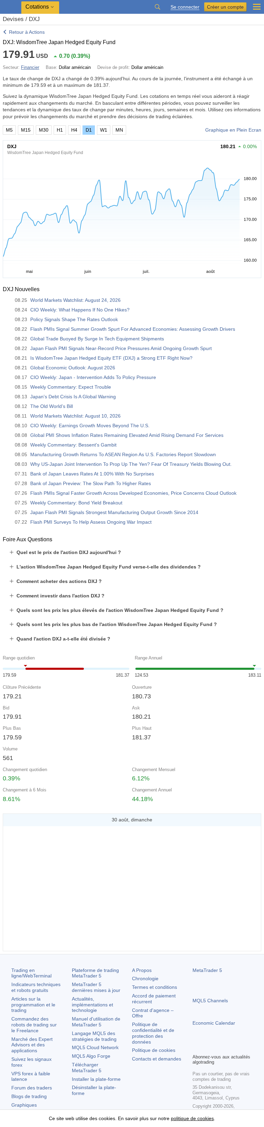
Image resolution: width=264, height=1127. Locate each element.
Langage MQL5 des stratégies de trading (94, 1036)
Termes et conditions (154, 987)
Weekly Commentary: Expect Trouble (70, 387)
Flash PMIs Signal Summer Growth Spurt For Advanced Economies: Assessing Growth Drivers (132, 329)
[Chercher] (157, 7)
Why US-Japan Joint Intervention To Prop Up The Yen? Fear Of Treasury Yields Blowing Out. (131, 464)
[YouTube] (230, 1047)
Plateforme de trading (95, 973)
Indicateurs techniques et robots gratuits (35, 987)
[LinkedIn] (240, 1047)
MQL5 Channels (210, 1000)
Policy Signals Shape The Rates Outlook (74, 319)
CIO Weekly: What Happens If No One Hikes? (80, 310)
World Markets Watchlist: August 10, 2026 (75, 416)
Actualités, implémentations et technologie (92, 1004)
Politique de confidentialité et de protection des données (153, 1033)
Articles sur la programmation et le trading (33, 1004)
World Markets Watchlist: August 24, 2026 (75, 300)
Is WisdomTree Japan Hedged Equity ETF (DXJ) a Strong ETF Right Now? (111, 358)
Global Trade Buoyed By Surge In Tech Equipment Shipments (97, 338)
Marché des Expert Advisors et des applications (32, 1045)
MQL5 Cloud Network (95, 1047)
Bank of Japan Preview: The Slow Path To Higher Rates (90, 483)
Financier (30, 67)
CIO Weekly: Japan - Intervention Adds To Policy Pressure (93, 377)
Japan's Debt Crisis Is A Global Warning (73, 396)
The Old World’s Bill (51, 406)
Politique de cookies (153, 1050)
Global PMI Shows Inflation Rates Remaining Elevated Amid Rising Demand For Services (126, 435)
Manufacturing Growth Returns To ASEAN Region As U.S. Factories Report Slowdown (123, 454)
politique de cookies (192, 1118)
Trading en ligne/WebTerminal (31, 973)
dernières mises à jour (96, 987)
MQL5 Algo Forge (91, 1056)
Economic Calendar (213, 1023)
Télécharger (86, 1067)
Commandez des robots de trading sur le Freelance (34, 1024)
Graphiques (24, 1105)
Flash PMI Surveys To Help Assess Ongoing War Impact (91, 522)
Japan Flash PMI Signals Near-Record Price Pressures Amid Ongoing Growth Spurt (121, 348)
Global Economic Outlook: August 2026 (72, 367)
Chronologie (145, 978)
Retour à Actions (27, 32)
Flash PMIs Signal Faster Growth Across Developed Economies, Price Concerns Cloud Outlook (133, 493)
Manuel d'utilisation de (96, 1021)
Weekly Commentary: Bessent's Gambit (73, 445)
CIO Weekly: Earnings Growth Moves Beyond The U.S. (90, 425)
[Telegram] (208, 1047)
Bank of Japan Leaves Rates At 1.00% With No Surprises (92, 474)
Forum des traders (31, 1087)
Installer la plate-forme (96, 1079)
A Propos (142, 970)
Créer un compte (225, 7)
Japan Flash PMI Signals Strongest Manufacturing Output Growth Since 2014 (114, 512)
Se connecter (184, 7)
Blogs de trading (29, 1096)
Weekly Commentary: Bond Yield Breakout (76, 502)
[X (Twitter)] (218, 1047)
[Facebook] (196, 1047)
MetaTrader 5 (207, 970)
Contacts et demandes (156, 1059)
